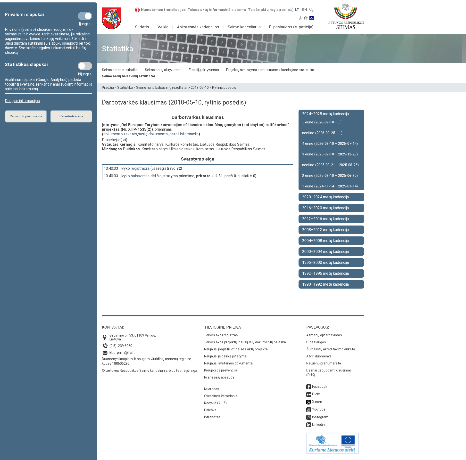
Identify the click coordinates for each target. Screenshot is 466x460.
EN (304, 10)
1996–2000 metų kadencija (325, 262)
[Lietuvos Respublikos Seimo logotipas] (345, 15)
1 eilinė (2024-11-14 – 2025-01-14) (330, 186)
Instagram (320, 417)
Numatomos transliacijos (163, 10)
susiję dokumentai (153, 134)
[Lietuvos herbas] (111, 18)
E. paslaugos (316, 342)
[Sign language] (306, 18)
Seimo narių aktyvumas (163, 70)
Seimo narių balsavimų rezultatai (128, 76)
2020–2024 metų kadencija (325, 197)
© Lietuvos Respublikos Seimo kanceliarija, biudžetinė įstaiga (149, 370)
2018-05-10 (200, 87)
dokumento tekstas (120, 134)
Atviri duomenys (319, 356)
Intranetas (212, 417)
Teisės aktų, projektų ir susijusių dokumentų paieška (245, 342)
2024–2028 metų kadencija (325, 114)
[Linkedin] (308, 425)
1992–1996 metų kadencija (325, 273)
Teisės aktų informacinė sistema (217, 10)
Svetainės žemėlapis (220, 396)
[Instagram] (308, 417)
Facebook (319, 386)
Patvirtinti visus (71, 116)
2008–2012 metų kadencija (325, 229)
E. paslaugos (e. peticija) (291, 26)
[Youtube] (308, 409)
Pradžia (108, 87)
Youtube (318, 409)
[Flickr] (308, 394)
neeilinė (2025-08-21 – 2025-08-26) (330, 165)
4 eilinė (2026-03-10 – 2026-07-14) (330, 143)
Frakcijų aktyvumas (204, 70)
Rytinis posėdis (224, 87)
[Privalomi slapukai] (85, 16)
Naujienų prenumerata (323, 363)
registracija (140, 168)
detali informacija (184, 134)
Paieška (210, 410)
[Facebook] (308, 386)
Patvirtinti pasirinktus (26, 116)
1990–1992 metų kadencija (325, 284)
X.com (317, 402)
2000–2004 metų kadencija (325, 251)
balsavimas (140, 176)
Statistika (125, 87)
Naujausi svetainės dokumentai (228, 363)
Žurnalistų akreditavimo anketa (330, 349)
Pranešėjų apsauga (219, 377)
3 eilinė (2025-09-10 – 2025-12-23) (330, 154)
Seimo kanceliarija (244, 26)
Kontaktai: (113, 327)
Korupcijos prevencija (220, 370)
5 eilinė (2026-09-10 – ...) (321, 122)
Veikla (163, 26)
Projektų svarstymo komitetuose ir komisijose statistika (270, 70)
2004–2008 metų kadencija (325, 240)
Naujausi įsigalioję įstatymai (225, 356)
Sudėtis (142, 26)
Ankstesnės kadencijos (198, 26)
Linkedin (318, 425)
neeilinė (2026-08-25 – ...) (322, 133)
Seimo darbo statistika (120, 70)
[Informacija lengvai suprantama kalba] (311, 18)
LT (297, 10)
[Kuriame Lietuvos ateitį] (332, 453)
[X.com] (308, 402)
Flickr (316, 394)
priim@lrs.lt (126, 353)
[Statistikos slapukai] (85, 66)
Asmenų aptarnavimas (324, 335)
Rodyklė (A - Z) (215, 403)
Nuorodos (211, 389)
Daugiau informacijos (22, 100)
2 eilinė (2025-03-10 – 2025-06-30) (330, 175)
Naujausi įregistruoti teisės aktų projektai (236, 349)
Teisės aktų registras (267, 10)
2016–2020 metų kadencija (325, 208)
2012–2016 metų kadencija (325, 219)
